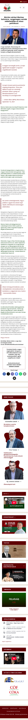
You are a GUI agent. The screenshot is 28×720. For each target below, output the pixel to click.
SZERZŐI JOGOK (13, 708)
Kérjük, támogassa (14, 608)
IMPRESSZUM (5, 708)
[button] (20, 7)
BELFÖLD (23, 26)
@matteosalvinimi (7, 93)
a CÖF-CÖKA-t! (14, 610)
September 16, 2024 (8, 102)
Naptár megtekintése (6, 641)
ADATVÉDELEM (22, 708)
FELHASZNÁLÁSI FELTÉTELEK (13, 711)
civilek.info (8, 26)
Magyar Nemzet (5, 337)
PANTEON (6, 543)
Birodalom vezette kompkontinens (10, 425)
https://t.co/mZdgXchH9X (13, 95)
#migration (11, 87)
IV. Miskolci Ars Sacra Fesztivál (13, 628)
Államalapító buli (9, 484)
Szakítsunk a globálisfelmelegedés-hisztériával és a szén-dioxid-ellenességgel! (13, 455)
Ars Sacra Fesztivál (11, 632)
